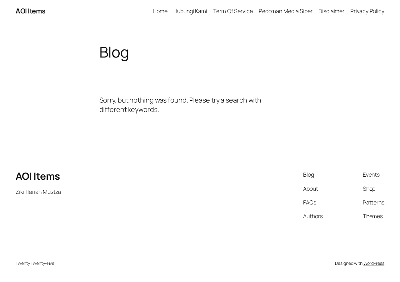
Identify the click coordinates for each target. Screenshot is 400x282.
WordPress (373, 263)
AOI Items (31, 11)
